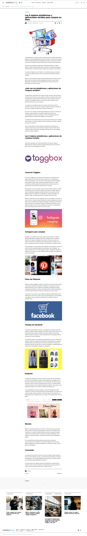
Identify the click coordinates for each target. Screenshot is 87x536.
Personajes (21, 530)
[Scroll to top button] (84, 530)
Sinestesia (30, 23)
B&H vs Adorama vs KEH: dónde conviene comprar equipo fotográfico (33, 513)
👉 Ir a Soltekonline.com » (29, 530)
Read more (59, 473)
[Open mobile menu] (3, 2)
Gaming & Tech (41, 529)
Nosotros (17, 529)
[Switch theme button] (81, 2)
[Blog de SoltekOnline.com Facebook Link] (20, 2)
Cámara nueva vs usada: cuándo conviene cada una (71, 513)
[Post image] (14, 503)
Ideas (17, 530)
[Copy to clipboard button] (61, 23)
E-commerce (7, 6)
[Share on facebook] (55, 23)
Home (3, 6)
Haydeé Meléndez (49, 493)
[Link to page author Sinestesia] (26, 471)
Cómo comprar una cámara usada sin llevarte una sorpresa (13, 513)
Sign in (77, 2)
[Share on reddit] (59, 23)
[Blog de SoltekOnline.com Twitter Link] (21, 2)
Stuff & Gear (22, 529)
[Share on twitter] (57, 23)
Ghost (22, 534)
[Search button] (84, 2)
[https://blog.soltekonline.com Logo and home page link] (12, 3)
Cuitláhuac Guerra (10, 493)
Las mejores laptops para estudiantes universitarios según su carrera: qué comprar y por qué (52, 520)
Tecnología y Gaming (57, 493)
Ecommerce (28, 529)
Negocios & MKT (34, 529)
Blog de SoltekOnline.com (28, 534)
